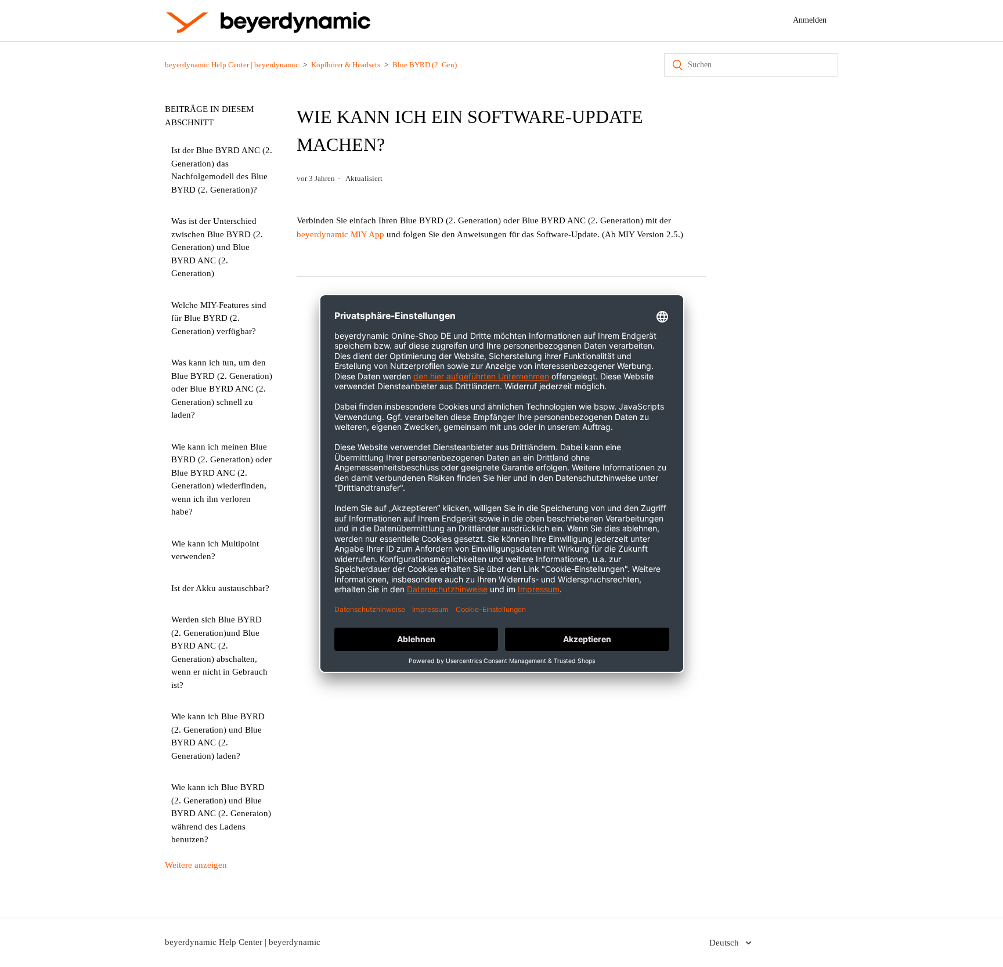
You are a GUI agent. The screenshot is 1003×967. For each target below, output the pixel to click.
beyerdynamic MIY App (340, 234)
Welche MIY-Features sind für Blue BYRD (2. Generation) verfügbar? (218, 318)
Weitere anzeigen (196, 865)
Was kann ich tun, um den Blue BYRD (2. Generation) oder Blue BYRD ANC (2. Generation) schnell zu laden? (221, 388)
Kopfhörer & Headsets (345, 64)
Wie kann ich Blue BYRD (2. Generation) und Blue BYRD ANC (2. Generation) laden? (218, 736)
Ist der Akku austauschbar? (220, 588)
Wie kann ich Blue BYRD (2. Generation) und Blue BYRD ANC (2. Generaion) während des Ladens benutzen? (221, 813)
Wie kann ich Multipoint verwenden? (215, 550)
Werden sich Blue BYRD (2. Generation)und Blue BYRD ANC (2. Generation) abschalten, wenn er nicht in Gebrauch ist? (219, 652)
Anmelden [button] (810, 20)
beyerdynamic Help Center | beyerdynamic (232, 64)
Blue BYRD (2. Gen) (424, 64)
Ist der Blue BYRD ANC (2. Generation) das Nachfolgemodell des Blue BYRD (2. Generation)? (221, 170)
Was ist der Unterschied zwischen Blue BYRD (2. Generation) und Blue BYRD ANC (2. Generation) (217, 247)
